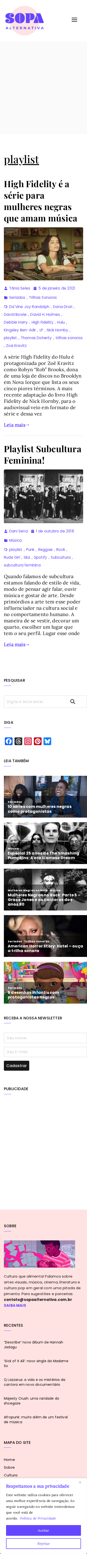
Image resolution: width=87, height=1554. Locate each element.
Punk (30, 549)
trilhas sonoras (69, 337)
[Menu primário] (74, 20)
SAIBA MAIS (15, 1305)
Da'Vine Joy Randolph (29, 306)
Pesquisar (77, 701)
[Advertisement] (43, 87)
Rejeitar (43, 1543)
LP (41, 330)
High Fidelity (43, 322)
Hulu (61, 322)
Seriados (17, 297)
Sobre (9, 1467)
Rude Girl (12, 557)
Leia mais (14, 425)
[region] (43, 1516)
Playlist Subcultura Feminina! (42, 454)
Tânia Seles (19, 288)
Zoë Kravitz (16, 345)
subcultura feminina (22, 565)
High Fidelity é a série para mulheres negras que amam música (40, 200)
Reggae (45, 549)
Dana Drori (62, 306)
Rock (60, 549)
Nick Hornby (57, 330)
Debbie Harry (16, 322)
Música (15, 540)
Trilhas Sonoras (43, 297)
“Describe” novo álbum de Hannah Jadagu (33, 1345)
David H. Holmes (45, 314)
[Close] (82, 1482)
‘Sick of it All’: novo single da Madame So (36, 1363)
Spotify (40, 557)
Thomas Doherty (36, 337)
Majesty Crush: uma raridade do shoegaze (31, 1401)
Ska (27, 557)
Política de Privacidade (38, 1518)
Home (9, 1459)
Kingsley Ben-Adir (20, 330)
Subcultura (61, 557)
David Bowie (15, 314)
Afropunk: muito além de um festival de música (36, 1419)
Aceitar (43, 1530)
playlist (10, 337)
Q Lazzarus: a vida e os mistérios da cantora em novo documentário (34, 1382)
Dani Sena (18, 531)
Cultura (10, 1475)
